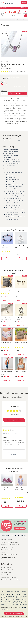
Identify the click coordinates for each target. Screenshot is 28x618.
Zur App (24, 2)
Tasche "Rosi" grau (6, 290)
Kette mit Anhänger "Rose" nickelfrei (6, 318)
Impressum (3, 616)
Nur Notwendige (10, 616)
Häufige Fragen (6, 539)
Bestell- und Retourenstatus (10, 544)
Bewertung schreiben (14, 420)
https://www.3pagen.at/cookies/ (10, 607)
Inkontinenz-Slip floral (6, 343)
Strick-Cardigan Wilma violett (19, 488)
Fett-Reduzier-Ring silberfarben (20, 246)
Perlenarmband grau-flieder (6, 246)
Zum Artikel (7, 258)
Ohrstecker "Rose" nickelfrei (20, 290)
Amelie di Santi (5, 62)
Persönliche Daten (7, 547)
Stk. (2, 90)
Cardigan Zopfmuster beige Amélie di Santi (6, 373)
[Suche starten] (25, 15)
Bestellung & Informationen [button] (13, 535)
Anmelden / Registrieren (9, 542)
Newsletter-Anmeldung (9, 554)
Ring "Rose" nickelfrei (18, 318)
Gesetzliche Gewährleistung (10, 580)
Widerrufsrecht (6, 567)
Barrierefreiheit (6, 572)
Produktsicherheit (7, 570)
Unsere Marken (6, 575)
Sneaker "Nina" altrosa (6, 488)
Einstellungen (18, 616)
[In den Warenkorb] (17, 90)
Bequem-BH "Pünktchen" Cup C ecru (21, 372)
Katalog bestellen (7, 549)
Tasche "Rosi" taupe (21, 342)
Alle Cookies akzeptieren (14, 613)
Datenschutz (24, 616)
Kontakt (3, 552)
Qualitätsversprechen (8, 577)
